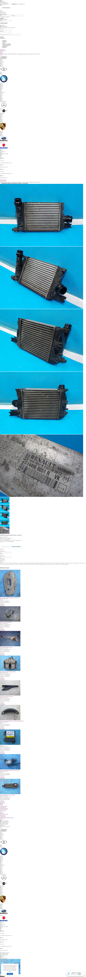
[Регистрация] (2, 37)
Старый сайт (2, 816)
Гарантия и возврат (7, 45)
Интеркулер (31, 53)
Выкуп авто (5, 46)
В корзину (2, 976)
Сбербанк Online (3, 806)
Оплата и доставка (7, 43)
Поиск (13, 4)
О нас (4, 42)
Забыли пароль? (3, 19)
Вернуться (2, 25)
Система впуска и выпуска (22, 53)
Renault (5, 53)
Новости (4, 47)
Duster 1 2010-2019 (12, 53)
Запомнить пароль (5, 16)
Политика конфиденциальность (7, 817)
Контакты (5, 41)
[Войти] (2, 18)
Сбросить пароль (4, 23)
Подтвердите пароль (4, 34)
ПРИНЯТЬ (10, 973)
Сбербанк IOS (3, 807)
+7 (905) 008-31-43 (4, 2)
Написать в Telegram (16, 546)
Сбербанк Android (4, 808)
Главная (4, 40)
